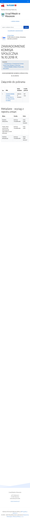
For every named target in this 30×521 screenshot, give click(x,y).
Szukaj (26, 27)
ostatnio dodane (15, 21)
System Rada (10, 35)
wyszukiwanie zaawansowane (15, 30)
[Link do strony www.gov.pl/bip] (3, 5)
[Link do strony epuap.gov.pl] (11, 5)
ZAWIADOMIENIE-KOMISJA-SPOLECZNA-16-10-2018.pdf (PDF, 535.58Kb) (10, 97)
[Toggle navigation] (28, 1)
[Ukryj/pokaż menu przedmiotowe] (2, 1)
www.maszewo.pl (15, 501)
